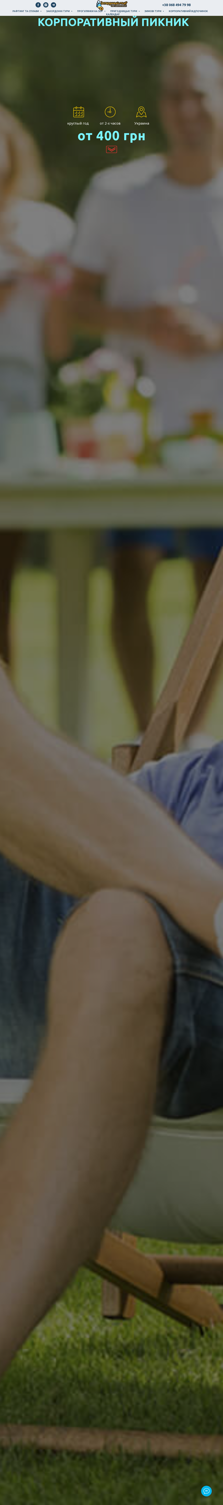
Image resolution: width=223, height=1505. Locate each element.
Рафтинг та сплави (26, 11)
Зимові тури (153, 11)
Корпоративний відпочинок (188, 11)
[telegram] (53, 6)
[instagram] (45, 6)
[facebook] (38, 6)
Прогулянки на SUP (90, 11)
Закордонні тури (58, 11)
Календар (113, 14)
